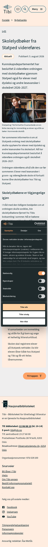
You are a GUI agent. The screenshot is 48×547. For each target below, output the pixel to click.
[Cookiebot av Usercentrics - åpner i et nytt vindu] (34, 223)
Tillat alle (24, 307)
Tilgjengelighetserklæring (15, 525)
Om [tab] (39, 231)
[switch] (41, 281)
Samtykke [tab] (8, 231)
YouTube (11, 516)
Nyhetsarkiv (20, 20)
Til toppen (32, 376)
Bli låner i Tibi (9, 471)
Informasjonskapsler (12, 533)
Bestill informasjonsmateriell (17, 483)
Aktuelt (8, 56)
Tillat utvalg (24, 314)
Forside (5, 20)
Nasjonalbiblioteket (30, 418)
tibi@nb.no (16, 430)
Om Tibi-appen (10, 479)
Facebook (12, 507)
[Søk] (25, 9)
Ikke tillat (24, 322)
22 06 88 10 (25, 426)
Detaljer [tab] (24, 231)
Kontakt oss (8, 487)
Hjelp (5, 475)
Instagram (12, 512)
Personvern (8, 529)
